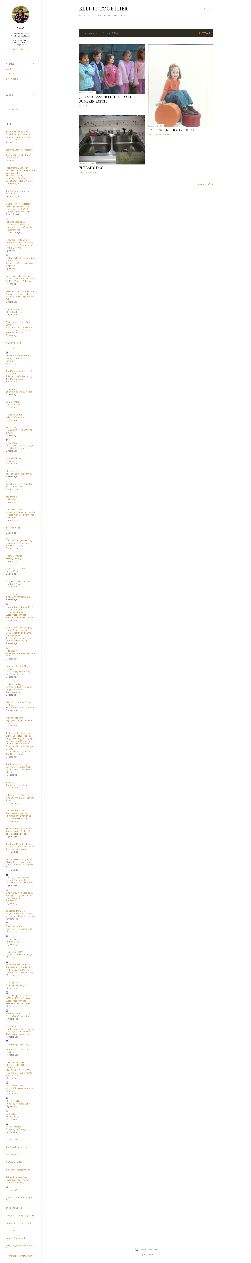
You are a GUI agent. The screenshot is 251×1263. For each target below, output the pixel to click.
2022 (10, 69)
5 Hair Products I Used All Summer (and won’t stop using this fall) (18, 137)
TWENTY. (10, 193)
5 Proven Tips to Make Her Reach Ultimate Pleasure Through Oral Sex (19, 330)
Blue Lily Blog (13, 527)
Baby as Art (11, 1026)
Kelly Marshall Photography (19, 1256)
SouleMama (12, 389)
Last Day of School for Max (19, 929)
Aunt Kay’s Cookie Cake (18, 1103)
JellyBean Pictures (15, 911)
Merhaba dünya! (14, 312)
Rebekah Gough (14, 414)
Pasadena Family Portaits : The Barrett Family (19, 752)
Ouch (8, 530)
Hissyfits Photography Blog (20, 1215)
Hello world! (12, 499)
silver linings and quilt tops (19, 391)
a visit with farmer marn (18, 597)
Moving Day (12, 1116)
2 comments (91, 172)
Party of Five (12, 982)
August (13, 73)
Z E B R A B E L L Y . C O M (20, 1013)
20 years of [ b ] (13, 461)
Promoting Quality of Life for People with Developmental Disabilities (20, 515)
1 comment (91, 106)
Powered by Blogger (148, 1249)
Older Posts (205, 184)
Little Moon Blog (14, 684)
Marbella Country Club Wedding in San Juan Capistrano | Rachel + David (20, 178)
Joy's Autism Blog (15, 1162)
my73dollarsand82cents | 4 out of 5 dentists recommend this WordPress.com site (19, 611)
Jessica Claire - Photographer (20, 291)
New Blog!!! (11, 900)
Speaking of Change (16, 1129)
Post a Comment (162, 134)
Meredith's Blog (14, 1101)
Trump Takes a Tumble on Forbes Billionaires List (19, 639)
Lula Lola (10, 1114)
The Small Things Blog (17, 131)
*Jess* (20, 28)
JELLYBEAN (12, 1154)
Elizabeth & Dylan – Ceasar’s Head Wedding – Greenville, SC (20, 865)
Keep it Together (103, 8)
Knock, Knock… (13, 571)
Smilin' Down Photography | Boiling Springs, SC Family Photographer (20, 895)
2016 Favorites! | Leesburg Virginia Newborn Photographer (19, 690)
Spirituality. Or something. (19, 1016)
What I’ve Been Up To (17, 818)
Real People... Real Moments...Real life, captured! (16, 1065)
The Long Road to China (18, 844)
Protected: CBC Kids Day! (19, 954)
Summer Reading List (17, 985)
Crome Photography (16, 1238)
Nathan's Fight (13, 343)
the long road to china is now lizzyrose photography (20, 848)
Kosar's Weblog (13, 1126)
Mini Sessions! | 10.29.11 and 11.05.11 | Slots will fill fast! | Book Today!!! (19, 1073)
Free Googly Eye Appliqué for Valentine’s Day (19, 672)
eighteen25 (11, 1190)
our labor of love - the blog (19, 484)
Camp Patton (13, 402)
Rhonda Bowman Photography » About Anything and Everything (18, 813)
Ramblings (11, 939)
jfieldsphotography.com (18, 1169)
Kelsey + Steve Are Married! (20, 707)
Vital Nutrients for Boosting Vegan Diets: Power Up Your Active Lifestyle (20, 245)
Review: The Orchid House (19, 972)
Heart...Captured (14, 555)
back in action (13, 404)
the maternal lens (15, 1085)
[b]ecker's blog (13, 458)
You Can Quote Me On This (19, 617)
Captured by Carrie (15, 568)
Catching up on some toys (19, 882)
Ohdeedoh (11, 443)
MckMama (11, 496)
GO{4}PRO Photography (18, 204)
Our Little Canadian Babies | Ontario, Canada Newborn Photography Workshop (20, 1032)
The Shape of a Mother (17, 191)
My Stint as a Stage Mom (19, 473)
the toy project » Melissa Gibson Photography (18, 878)
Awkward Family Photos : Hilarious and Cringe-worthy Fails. (20, 297)
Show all (204, 33)
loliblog (9, 782)
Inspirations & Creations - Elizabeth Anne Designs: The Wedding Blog (20, 170)
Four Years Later (14, 941)
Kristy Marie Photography (19, 828)
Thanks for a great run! (17, 785)
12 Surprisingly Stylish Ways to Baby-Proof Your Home (19, 447)
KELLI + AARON (14, 486)
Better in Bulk (13, 309)
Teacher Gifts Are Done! (18, 1003)
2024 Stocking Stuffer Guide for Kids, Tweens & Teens (20, 280)
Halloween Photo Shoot (171, 130)
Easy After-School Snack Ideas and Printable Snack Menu (19, 770)
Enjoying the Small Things (19, 276)
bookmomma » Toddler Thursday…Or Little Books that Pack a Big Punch (19, 967)
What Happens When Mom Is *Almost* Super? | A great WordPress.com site (20, 998)
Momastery (12, 427)
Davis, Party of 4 (14, 926)
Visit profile (20, 49)
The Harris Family (14, 545)
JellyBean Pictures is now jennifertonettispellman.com (20, 914)
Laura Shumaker (14, 509)
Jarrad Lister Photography (19, 859)
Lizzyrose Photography (17, 240)
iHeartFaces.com (14, 717)
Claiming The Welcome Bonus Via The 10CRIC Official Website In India (18, 209)
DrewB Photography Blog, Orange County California (19, 541)
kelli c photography (15, 222)
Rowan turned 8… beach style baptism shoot (18, 832)
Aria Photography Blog (17, 355)
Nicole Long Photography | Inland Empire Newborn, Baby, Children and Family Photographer (19, 631)
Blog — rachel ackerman (18, 581)
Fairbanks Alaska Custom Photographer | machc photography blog (18, 1180)
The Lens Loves (14, 1208)
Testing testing (13, 558)
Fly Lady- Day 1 (92, 167)
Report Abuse (14, 109)
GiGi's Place (12, 1139)
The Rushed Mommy (16, 764)
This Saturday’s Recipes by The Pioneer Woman (19, 377)
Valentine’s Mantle (15, 417)
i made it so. (12, 594)
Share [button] (81, 106)
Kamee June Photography (19, 1223)
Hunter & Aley (13, 584)
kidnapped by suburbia (17, 795)
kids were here (13, 651)
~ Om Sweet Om (14, 952)
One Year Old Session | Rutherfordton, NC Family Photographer (19, 227)
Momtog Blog (13, 471)
